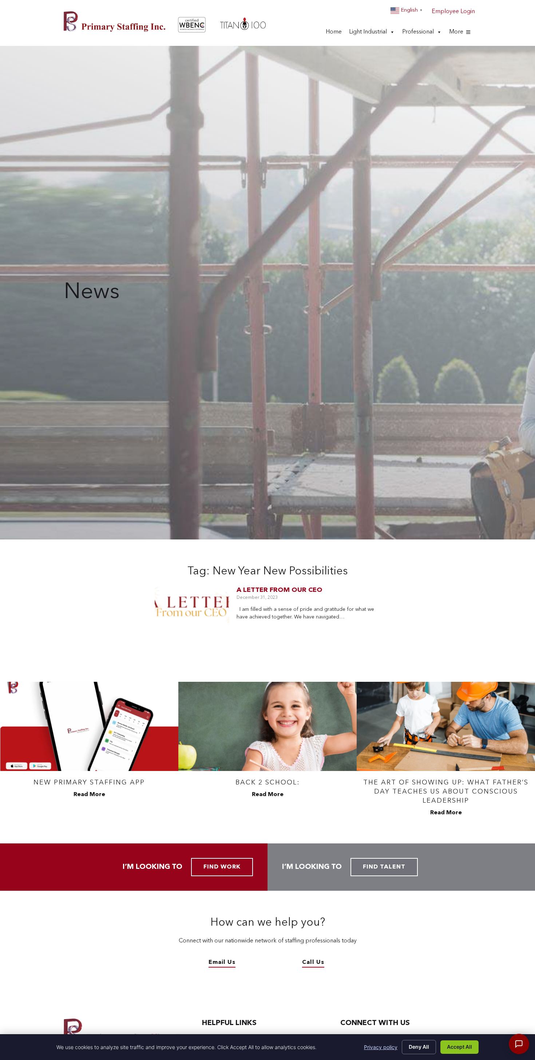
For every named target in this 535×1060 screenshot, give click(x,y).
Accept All (459, 1047)
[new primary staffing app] (89, 726)
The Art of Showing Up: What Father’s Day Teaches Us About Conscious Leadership (445, 791)
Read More (89, 795)
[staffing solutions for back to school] (267, 726)
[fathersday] (446, 726)
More (456, 34)
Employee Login (453, 12)
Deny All (419, 1047)
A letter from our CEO (279, 590)
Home (334, 34)
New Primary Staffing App (89, 782)
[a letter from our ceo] (192, 609)
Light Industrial (368, 34)
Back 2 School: (267, 782)
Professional (418, 34)
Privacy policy (380, 1047)
